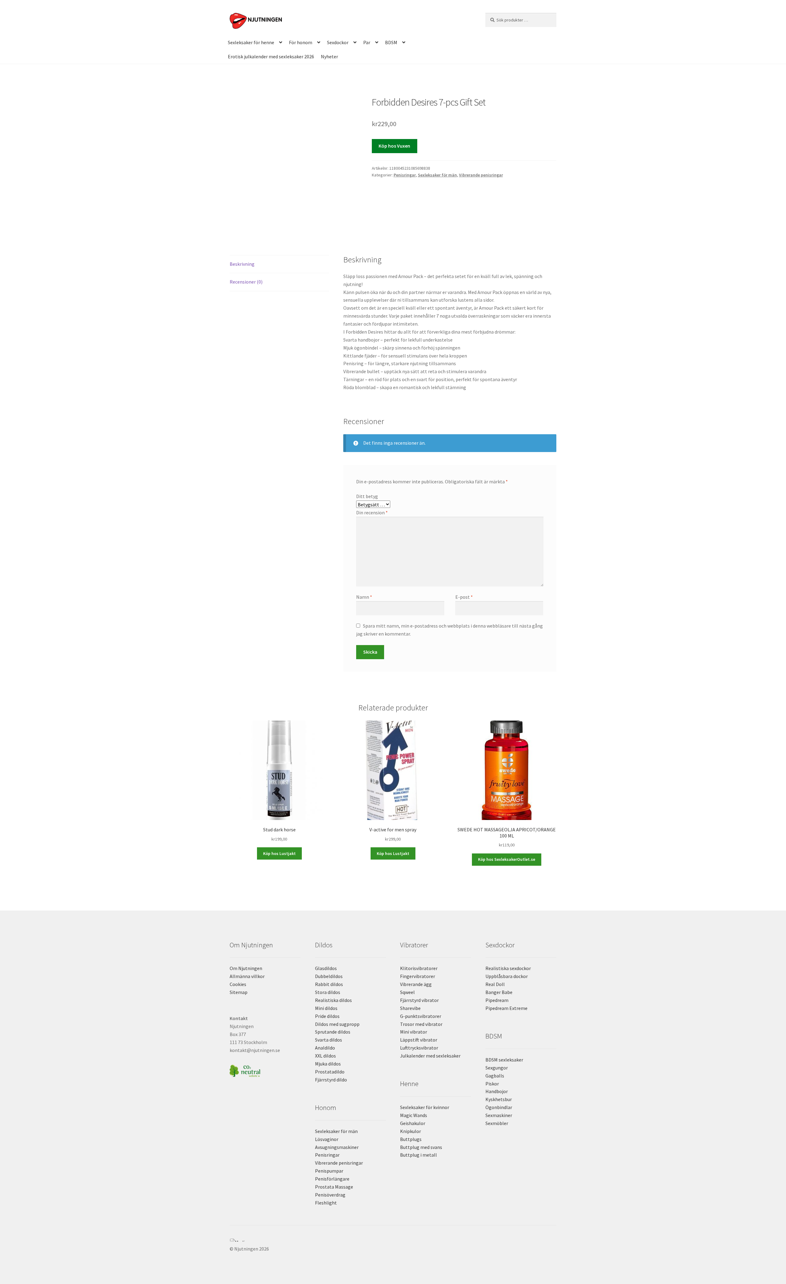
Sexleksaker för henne (251, 42)
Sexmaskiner (498, 1115)
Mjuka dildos (328, 1064)
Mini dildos (326, 1008)
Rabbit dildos (329, 984)
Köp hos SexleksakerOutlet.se (506, 859)
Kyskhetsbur (498, 1099)
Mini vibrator (413, 1032)
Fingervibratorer (417, 976)
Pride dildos (327, 1016)
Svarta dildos (328, 1040)
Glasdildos (326, 968)
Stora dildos (327, 992)
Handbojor (496, 1091)
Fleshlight (326, 1203)
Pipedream (496, 1000)
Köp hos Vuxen (394, 146)
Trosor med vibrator (421, 1024)
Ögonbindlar (498, 1107)
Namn (364, 597)
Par (366, 42)
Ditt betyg (367, 496)
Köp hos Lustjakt (279, 853)
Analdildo (325, 1048)
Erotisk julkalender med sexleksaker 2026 (271, 56)
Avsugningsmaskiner (337, 1147)
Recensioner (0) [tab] (246, 282)
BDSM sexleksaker (504, 1060)
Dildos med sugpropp (337, 1024)
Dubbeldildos (329, 976)
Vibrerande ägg (416, 984)
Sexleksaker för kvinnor (424, 1107)
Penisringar (405, 175)
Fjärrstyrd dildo (331, 1080)
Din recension (372, 512)
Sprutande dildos (332, 1032)
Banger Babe (498, 992)
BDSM (391, 42)
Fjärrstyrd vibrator (419, 1000)
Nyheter (329, 56)
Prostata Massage (334, 1187)
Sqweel (407, 992)
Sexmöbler (496, 1123)
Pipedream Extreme (506, 1008)
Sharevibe (410, 1008)
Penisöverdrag (330, 1195)
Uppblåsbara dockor (506, 976)
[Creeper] (393, 1243)
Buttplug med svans (421, 1147)
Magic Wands (413, 1115)
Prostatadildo (329, 1072)
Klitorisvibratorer (419, 968)
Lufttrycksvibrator (419, 1048)
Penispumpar (329, 1171)
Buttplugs (411, 1139)
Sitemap (238, 992)
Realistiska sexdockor (508, 968)
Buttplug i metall (418, 1155)
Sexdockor (337, 42)
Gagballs (494, 1076)
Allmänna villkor (247, 976)
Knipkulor (410, 1131)
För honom (300, 42)
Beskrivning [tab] (242, 264)
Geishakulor (412, 1123)
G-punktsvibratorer (420, 1016)
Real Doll (495, 984)
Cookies (238, 984)
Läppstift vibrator (418, 1040)
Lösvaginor (326, 1139)
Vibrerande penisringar (481, 175)
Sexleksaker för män (437, 175)
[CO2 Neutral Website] (265, 1069)
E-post (464, 597)
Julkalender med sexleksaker (430, 1056)
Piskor (492, 1084)
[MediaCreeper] (393, 1240)
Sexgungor (496, 1068)
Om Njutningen (246, 968)
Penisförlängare (332, 1179)
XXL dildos (325, 1056)
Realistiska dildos (333, 1000)
